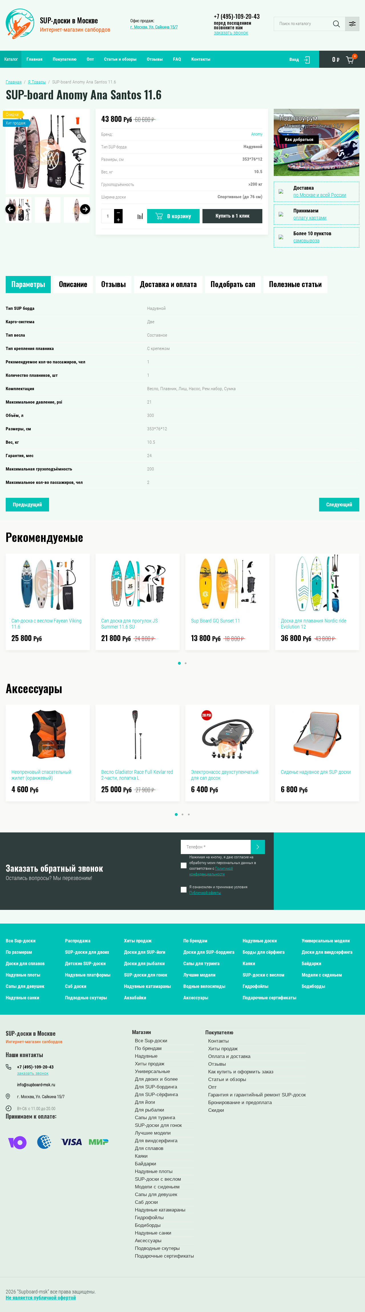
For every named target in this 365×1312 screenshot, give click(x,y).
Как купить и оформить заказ (240, 1071)
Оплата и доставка (229, 1056)
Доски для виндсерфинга (327, 952)
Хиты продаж (138, 940)
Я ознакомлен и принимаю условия (218, 890)
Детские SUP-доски (85, 963)
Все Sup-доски (20, 940)
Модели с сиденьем (322, 975)
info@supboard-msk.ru (36, 1084)
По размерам (19, 952)
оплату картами (310, 218)
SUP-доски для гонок (145, 975)
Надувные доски (260, 940)
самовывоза (306, 240)
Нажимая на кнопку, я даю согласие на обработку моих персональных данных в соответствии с (222, 865)
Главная (34, 59)
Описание (73, 284)
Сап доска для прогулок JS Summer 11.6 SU (129, 624)
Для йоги (145, 1102)
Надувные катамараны (147, 986)
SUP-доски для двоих (87, 952)
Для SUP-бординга (156, 1087)
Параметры (28, 284)
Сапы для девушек (25, 986)
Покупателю (64, 59)
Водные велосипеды (204, 986)
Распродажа (77, 940)
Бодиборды (313, 986)
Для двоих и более (156, 1079)
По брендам (195, 940)
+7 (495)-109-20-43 (236, 16)
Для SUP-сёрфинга (156, 1094)
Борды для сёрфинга (264, 952)
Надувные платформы (87, 975)
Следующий (339, 504)
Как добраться (299, 139)
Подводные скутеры (86, 997)
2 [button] (185, 663)
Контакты (200, 59)
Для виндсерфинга (156, 1140)
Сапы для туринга (201, 963)
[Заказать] (258, 847)
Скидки (216, 1110)
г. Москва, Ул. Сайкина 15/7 (154, 27)
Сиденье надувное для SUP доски (316, 772)
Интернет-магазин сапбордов (75, 29)
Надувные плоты (23, 975)
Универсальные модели (326, 940)
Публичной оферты (205, 892)
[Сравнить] (140, 216)
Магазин (141, 1032)
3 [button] (189, 814)
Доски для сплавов (25, 963)
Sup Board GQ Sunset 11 (215, 621)
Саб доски (75, 986)
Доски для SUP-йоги (144, 952)
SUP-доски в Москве (69, 20)
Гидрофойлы (255, 986)
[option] (48, 151)
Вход (294, 59)
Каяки (249, 963)
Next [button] (85, 209)
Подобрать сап (233, 284)
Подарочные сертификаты (269, 997)
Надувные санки (22, 997)
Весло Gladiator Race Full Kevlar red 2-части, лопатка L (137, 775)
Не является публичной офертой (41, 1298)
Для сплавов (149, 1148)
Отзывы (155, 59)
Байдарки (311, 963)
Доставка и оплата (168, 284)
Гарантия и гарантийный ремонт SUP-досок (257, 1095)
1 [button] (179, 663)
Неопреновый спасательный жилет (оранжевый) (41, 775)
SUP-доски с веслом (263, 975)
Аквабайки (135, 997)
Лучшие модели (199, 975)
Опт (90, 59)
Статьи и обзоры (120, 59)
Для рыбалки (149, 1110)
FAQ (177, 59)
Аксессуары (195, 997)
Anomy (256, 134)
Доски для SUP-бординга (208, 952)
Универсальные (152, 1071)
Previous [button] (10, 209)
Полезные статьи (295, 284)
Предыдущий (27, 504)
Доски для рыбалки (144, 963)
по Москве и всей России (319, 195)
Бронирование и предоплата (240, 1102)
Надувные (146, 1056)
